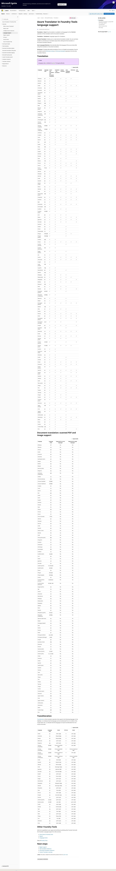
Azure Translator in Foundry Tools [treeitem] (9, 21)
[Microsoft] (2, 10)
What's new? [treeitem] (5, 28)
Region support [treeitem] (6, 35)
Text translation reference (45, 848)
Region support (43, 847)
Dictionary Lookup (50, 51)
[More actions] (78, 18)
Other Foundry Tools (103, 26)
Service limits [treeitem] (6, 39)
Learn (38, 17)
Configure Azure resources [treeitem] (8, 30)
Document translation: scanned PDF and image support (106, 22)
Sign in (113, 10)
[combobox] (9, 19)
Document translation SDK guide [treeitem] (9, 50)
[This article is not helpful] (110, 31)
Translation (101, 20)
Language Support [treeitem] (7, 32)
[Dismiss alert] (114, 2)
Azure (42, 17)
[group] (58, 249)
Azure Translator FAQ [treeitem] (7, 41)
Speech (41, 836)
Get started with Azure (109, 13)
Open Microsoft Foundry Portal (96, 13)
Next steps (101, 27)
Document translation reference (47, 850)
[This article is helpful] (108, 31)
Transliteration (102, 24)
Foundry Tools (44, 840)
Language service (43, 838)
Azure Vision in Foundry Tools (46, 834)
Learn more (65, 854)
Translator (56, 17)
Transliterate (40, 719)
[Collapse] (18, 17)
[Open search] (110, 10)
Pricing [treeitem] (4, 37)
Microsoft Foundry (48, 17)
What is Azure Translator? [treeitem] (8, 26)
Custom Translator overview (46, 852)
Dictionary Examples (60, 51)
